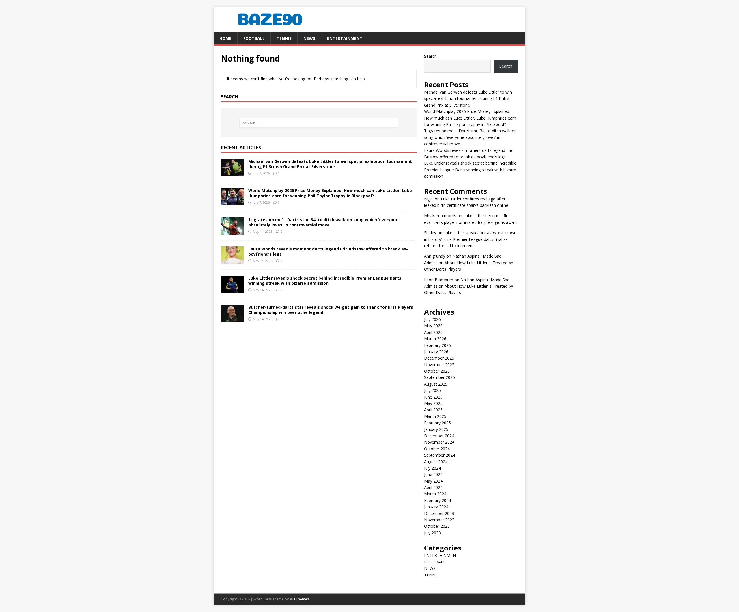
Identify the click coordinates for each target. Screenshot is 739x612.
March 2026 (435, 338)
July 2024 (432, 468)
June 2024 (433, 474)
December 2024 (439, 435)
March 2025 (435, 416)
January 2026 (436, 351)
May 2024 (433, 481)
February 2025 (437, 422)
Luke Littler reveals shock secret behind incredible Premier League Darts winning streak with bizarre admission (324, 280)
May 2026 (433, 325)
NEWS (309, 38)
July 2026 (432, 319)
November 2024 (439, 442)
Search (430, 56)
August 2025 (435, 384)
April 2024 (433, 487)
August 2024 (435, 461)
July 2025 (432, 390)
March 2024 (435, 493)
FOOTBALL (254, 38)
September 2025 (439, 377)
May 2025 (433, 403)
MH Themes (299, 599)
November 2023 (439, 519)
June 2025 (433, 397)
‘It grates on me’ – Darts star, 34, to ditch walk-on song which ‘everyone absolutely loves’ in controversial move (323, 222)
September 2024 (439, 455)
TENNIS (284, 38)
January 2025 (436, 429)
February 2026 (437, 345)
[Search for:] (319, 123)
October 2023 (437, 526)
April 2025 (433, 409)
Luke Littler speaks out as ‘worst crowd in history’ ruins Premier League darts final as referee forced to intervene (470, 239)
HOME (225, 38)
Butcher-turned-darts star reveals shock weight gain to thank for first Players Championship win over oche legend (330, 309)
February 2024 (437, 500)
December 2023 (439, 513)
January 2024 (436, 506)
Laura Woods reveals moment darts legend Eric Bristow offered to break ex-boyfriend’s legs (328, 251)
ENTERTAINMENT (345, 38)
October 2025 (437, 371)
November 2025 (439, 364)
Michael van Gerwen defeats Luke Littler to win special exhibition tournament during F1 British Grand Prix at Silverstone (330, 164)
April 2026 (433, 332)
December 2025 (439, 358)
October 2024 (437, 448)
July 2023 (432, 532)
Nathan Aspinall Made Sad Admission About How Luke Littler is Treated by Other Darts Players (468, 262)
